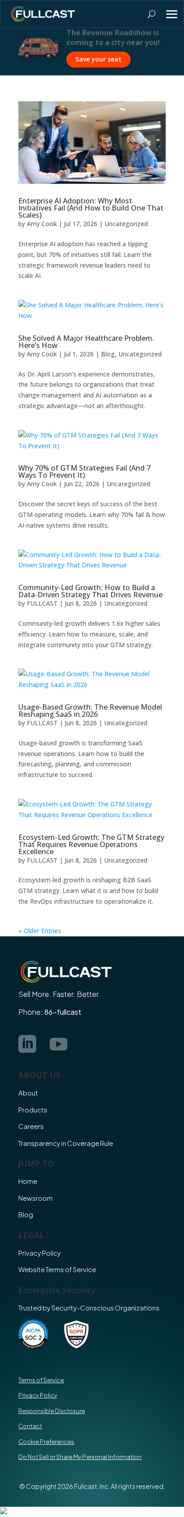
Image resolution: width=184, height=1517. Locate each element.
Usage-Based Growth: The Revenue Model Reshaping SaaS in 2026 (90, 710)
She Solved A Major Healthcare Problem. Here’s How (86, 341)
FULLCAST (42, 603)
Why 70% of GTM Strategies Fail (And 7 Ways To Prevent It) (84, 471)
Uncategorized (126, 223)
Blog (108, 354)
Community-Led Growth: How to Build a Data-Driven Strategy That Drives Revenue (90, 591)
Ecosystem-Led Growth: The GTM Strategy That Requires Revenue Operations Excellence (91, 844)
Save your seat (44, 59)
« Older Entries (39, 930)
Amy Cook (42, 223)
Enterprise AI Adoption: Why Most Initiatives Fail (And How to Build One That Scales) (90, 208)
